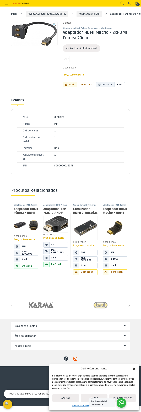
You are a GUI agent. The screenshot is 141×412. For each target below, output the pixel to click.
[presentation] (129, 305)
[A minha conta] (129, 3)
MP (56, 124)
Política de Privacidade (83, 405)
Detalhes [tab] (17, 100)
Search (122, 3)
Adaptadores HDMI (89, 13)
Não (56, 148)
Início (14, 13)
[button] (134, 368)
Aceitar (65, 398)
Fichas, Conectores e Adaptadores (47, 13)
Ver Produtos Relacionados (80, 48)
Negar (94, 398)
